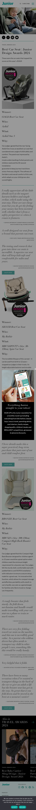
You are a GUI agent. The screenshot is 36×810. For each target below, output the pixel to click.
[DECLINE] (34, 803)
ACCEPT (14, 807)
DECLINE (22, 807)
